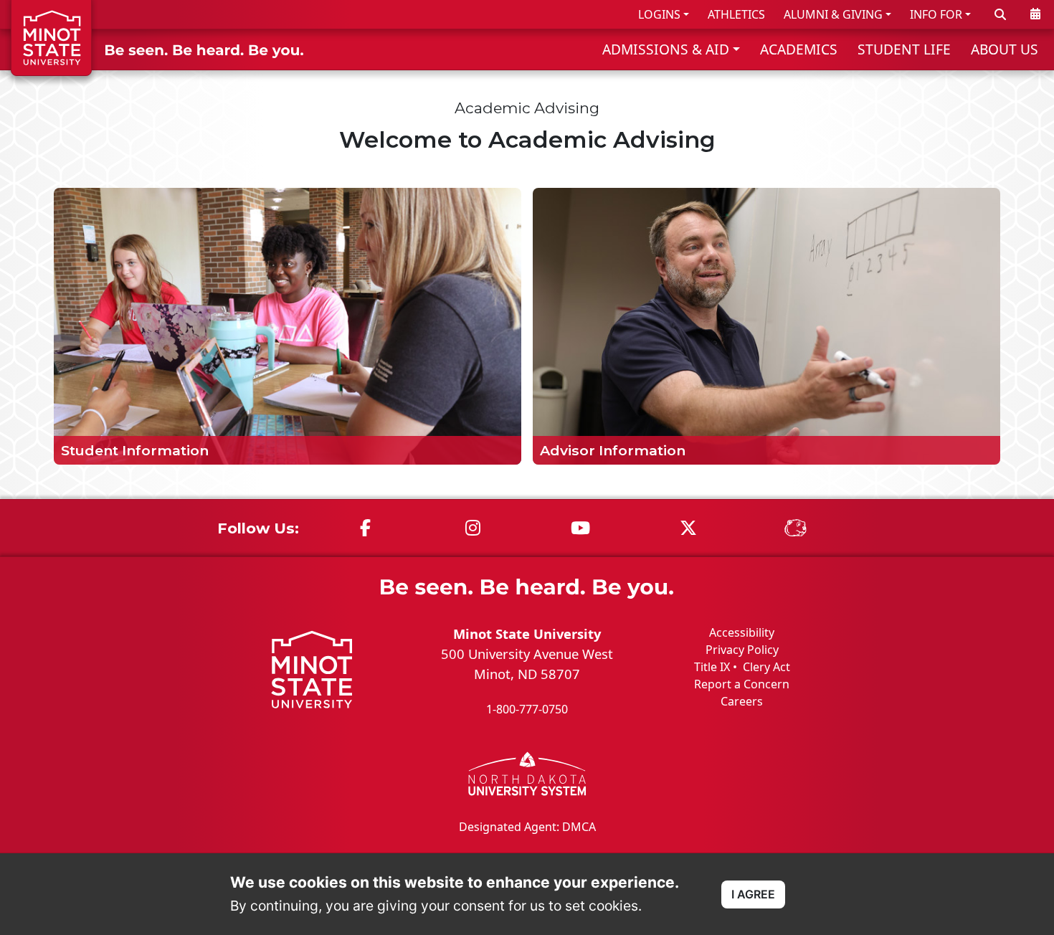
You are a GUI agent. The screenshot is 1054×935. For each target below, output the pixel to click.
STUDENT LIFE (904, 49)
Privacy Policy (742, 650)
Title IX (712, 667)
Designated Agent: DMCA (527, 827)
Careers (742, 701)
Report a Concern (741, 684)
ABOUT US (1004, 49)
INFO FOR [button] (936, 14)
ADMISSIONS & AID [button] (665, 49)
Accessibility (741, 632)
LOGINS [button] (659, 14)
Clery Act (766, 667)
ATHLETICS (736, 14)
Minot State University (527, 633)
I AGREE (753, 894)
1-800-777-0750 (527, 709)
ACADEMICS (798, 49)
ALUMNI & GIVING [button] (833, 14)
